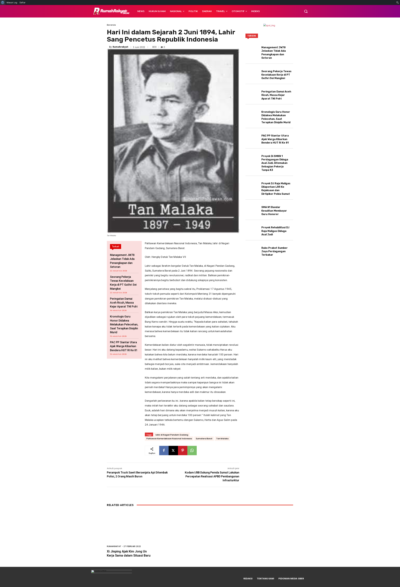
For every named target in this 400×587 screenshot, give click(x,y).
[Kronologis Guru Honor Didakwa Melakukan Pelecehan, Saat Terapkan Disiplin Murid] (252, 114)
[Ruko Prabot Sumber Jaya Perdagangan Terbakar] (252, 250)
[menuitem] (2, 2)
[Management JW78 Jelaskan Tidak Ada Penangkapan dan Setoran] (252, 49)
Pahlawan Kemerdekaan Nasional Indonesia (169, 438)
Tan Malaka (222, 438)
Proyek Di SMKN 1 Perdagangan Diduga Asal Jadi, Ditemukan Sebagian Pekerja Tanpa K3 (274, 163)
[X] (173, 450)
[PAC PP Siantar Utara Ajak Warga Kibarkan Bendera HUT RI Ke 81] (252, 137)
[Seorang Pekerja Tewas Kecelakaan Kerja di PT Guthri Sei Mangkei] (252, 73)
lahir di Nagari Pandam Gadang (171, 434)
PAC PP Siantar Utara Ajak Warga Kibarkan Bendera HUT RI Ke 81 (124, 346)
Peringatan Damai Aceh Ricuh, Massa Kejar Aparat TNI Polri (124, 302)
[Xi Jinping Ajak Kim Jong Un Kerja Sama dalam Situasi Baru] (137, 531)
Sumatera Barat (204, 438)
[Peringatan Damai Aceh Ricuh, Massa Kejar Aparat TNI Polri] (252, 93)
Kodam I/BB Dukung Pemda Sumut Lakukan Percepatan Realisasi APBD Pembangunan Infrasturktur (212, 476)
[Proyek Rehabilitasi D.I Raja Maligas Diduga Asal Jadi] (252, 229)
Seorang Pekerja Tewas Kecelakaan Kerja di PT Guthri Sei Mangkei (276, 75)
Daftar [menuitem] (22, 2)
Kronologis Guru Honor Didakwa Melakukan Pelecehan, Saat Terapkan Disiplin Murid (124, 324)
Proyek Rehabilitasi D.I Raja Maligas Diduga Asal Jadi (275, 231)
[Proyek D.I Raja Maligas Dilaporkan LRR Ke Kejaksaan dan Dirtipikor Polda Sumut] (252, 185)
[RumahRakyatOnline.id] (110, 11)
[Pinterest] (182, 450)
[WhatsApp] (192, 450)
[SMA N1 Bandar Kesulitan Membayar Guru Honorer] (252, 209)
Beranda (111, 24)
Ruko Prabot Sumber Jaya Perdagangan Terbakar (274, 251)
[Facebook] (164, 450)
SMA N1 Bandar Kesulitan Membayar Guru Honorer (274, 211)
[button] (306, 11)
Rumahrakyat (120, 47)
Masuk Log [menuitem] (12, 2)
